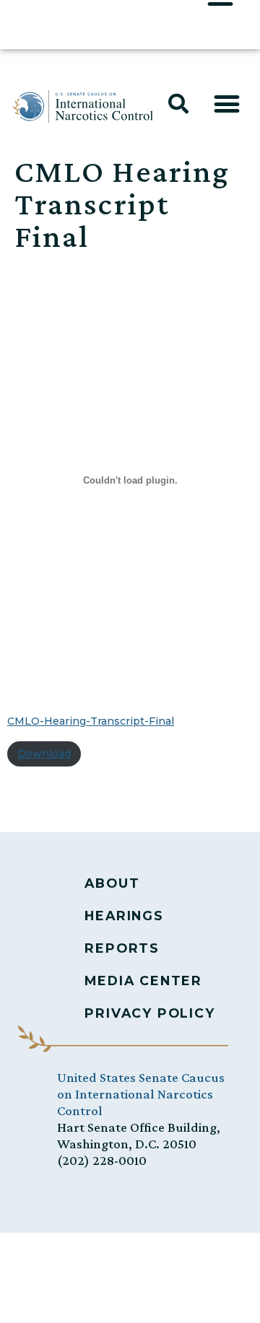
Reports (122, 948)
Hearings (123, 915)
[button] (178, 104)
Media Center (143, 980)
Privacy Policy (149, 1013)
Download (44, 753)
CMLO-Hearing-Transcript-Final (90, 721)
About (111, 883)
